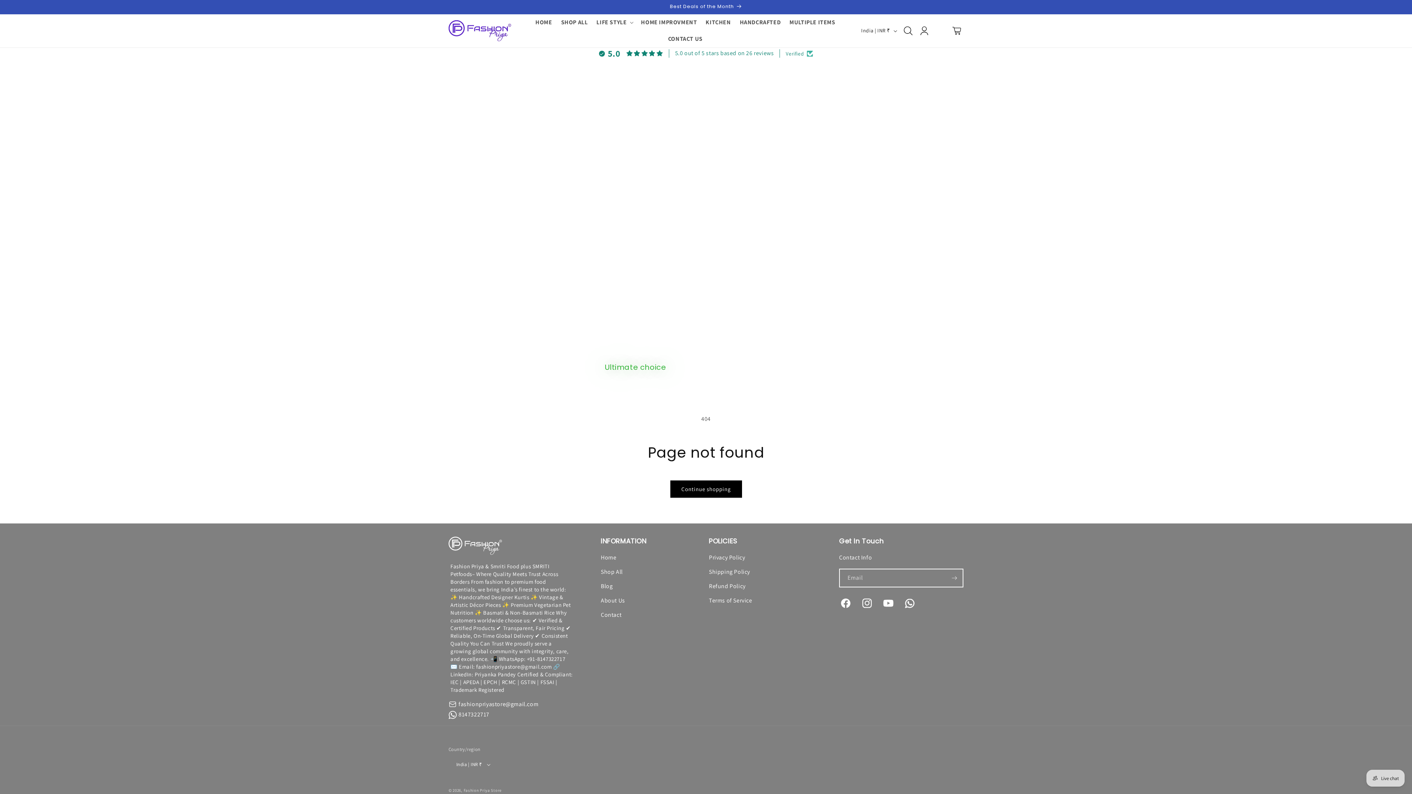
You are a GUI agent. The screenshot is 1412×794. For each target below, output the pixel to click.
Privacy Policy (727, 557)
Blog (607, 586)
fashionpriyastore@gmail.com (498, 704)
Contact (611, 615)
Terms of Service (730, 600)
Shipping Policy (729, 572)
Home (608, 557)
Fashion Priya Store (483, 790)
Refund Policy (727, 586)
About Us (613, 600)
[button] (614, 22)
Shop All (612, 572)
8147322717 (474, 714)
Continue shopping (706, 489)
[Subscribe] (954, 578)
